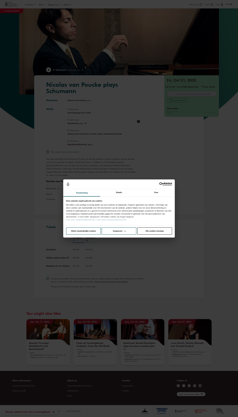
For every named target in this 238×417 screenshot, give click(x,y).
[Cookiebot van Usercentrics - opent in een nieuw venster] (161, 184)
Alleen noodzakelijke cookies (83, 231)
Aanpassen (117, 231)
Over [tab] (156, 192)
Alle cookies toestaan (154, 231)
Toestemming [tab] (82, 193)
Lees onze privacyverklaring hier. (111, 220)
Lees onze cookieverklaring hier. (81, 220)
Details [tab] (119, 192)
